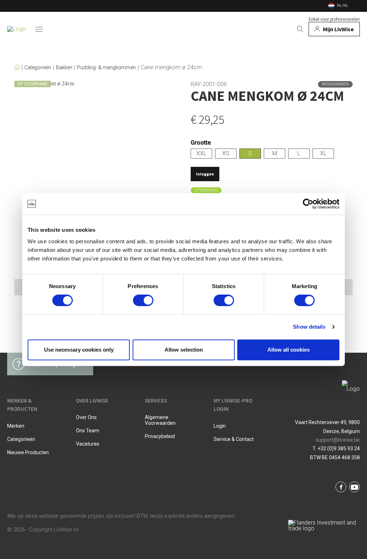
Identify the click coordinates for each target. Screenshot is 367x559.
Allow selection (184, 350)
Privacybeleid (160, 436)
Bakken (64, 67)
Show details (309, 327)
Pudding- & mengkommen (106, 67)
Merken (15, 426)
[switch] (143, 300)
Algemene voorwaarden (160, 420)
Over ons (86, 417)
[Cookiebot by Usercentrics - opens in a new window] (308, 203)
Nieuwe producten (28, 452)
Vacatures (87, 444)
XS (225, 153)
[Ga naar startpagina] (16, 29)
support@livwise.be (338, 440)
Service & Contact (234, 439)
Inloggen (205, 174)
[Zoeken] (300, 29)
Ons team (87, 430)
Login (220, 426)
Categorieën (37, 67)
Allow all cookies (288, 350)
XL (323, 153)
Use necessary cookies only (79, 350)
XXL (201, 153)
